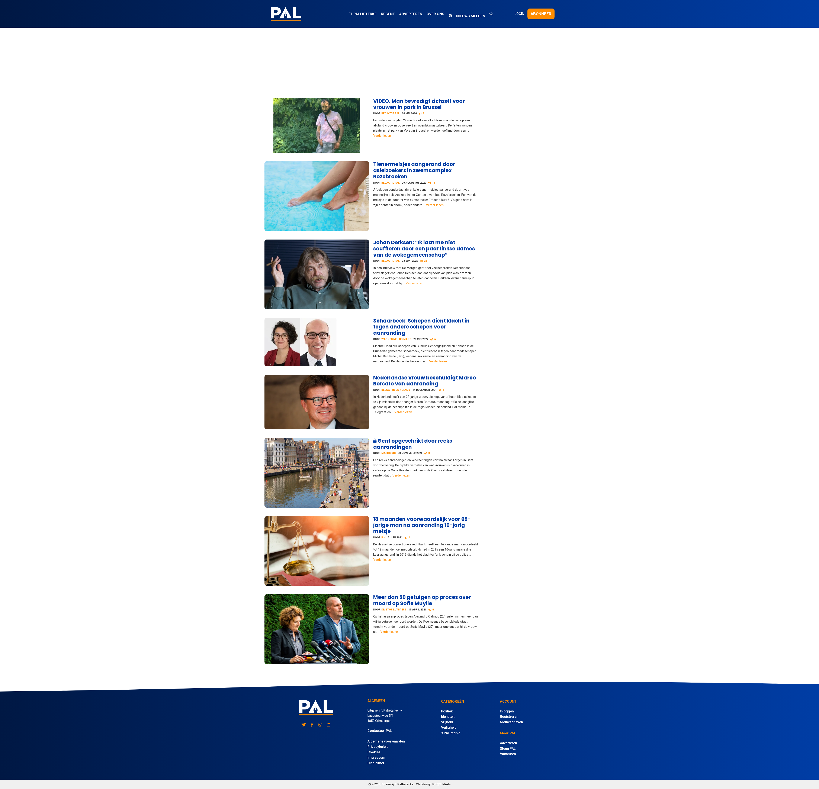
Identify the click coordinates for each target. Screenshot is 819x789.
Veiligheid (448, 727)
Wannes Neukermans (396, 339)
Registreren (509, 717)
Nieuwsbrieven (511, 722)
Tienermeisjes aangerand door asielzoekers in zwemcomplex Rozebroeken (414, 170)
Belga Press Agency (395, 389)
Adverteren (410, 14)
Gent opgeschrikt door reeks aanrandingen (412, 443)
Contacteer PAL (379, 731)
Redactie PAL (390, 113)
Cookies (373, 752)
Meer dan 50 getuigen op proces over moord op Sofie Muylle (422, 600)
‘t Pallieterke (363, 14)
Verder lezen (382, 136)
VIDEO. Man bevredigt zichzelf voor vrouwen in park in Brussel (419, 104)
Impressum (376, 758)
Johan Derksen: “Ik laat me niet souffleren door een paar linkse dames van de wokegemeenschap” (424, 248)
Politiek (447, 711)
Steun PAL (508, 749)
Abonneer (541, 13)
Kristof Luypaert (393, 609)
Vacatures (508, 754)
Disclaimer (375, 763)
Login (519, 14)
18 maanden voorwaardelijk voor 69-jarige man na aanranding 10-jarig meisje (421, 525)
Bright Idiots (441, 784)
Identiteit (448, 717)
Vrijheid (447, 722)
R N (383, 537)
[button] (491, 13)
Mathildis (388, 453)
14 (433, 182)
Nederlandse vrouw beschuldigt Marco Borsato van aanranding (424, 380)
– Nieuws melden (468, 16)
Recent (388, 14)
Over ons (435, 14)
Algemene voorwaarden (386, 741)
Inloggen (507, 711)
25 (425, 260)
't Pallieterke (450, 733)
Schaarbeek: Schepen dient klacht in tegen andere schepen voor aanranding (421, 327)
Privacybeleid (377, 747)
